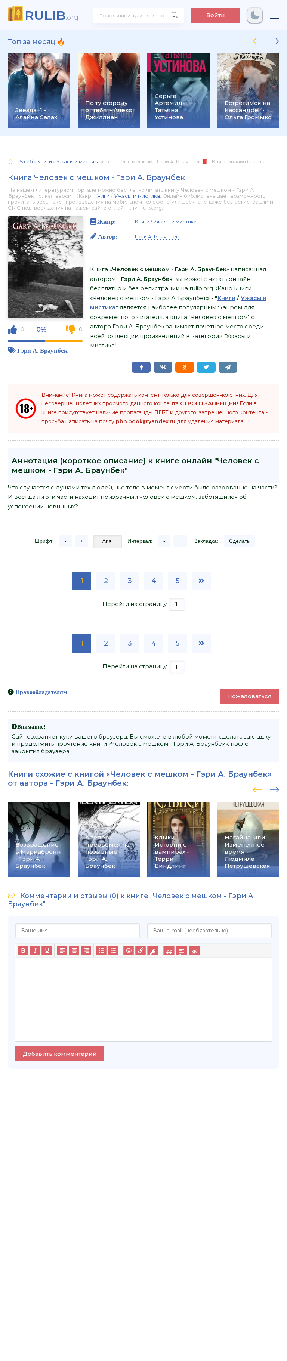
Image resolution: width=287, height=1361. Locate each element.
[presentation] (257, 40)
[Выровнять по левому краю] (62, 951)
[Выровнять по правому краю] (86, 951)
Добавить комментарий (60, 1053)
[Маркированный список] (101, 951)
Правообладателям (41, 692)
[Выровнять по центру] (74, 951)
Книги (101, 196)
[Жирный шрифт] (23, 951)
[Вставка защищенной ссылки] (152, 951)
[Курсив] (35, 951)
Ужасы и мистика (137, 196)
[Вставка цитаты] (168, 951)
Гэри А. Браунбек (42, 350)
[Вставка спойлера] (181, 951)
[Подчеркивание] (46, 951)
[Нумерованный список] (113, 951)
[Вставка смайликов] (128, 951)
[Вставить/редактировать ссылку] (140, 951)
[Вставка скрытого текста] (194, 951)
